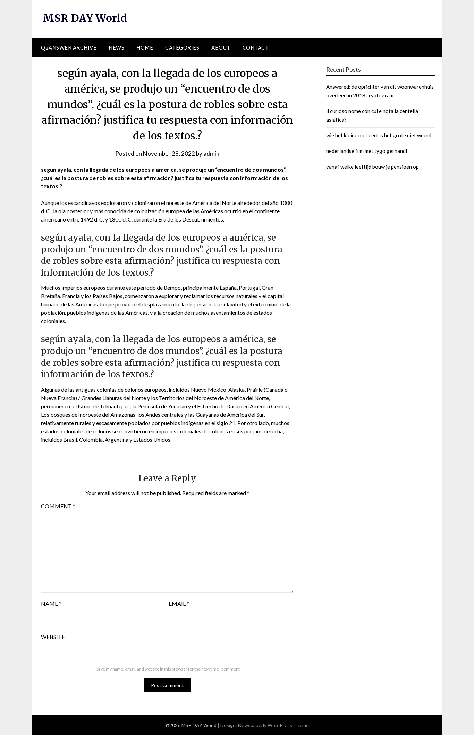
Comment (58, 506)
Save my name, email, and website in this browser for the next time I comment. (168, 669)
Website (53, 636)
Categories (182, 47)
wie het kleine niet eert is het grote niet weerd (378, 135)
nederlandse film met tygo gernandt (367, 151)
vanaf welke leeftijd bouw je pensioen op (372, 167)
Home (144, 47)
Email (179, 603)
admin (211, 153)
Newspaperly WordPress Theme (273, 725)
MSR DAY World (85, 18)
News (116, 47)
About (220, 47)
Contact (256, 47)
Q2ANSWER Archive (68, 47)
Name (51, 603)
